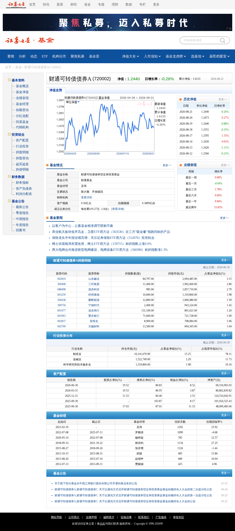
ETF (45, 56)
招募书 (20, 230)
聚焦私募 (77, 56)
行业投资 (22, 146)
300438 (61, 300)
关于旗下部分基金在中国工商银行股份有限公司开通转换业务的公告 (96, 483)
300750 (61, 305)
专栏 (142, 4)
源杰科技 (93, 289)
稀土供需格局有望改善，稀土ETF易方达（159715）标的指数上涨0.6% (102, 244)
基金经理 (22, 104)
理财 (115, 4)
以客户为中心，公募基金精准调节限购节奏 (82, 226)
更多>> (222, 99)
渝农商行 (93, 310)
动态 (33, 56)
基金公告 (59, 473)
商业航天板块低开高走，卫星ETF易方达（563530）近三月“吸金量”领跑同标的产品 (111, 232)
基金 (87, 4)
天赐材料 (93, 326)
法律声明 (91, 517)
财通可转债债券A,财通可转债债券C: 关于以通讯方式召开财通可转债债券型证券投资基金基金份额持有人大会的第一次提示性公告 (133, 495)
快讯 (46, 4)
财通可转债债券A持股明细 (72, 260)
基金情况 (56, 165)
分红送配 (22, 116)
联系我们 (143, 517)
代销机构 (22, 127)
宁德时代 (93, 305)
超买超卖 (22, 164)
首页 (32, 4)
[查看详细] (117, 209)
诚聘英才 (108, 517)
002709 (61, 326)
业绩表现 (22, 98)
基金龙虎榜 (174, 56)
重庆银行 (93, 315)
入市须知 (151, 56)
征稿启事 (126, 517)
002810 (61, 278)
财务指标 (22, 182)
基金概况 (22, 86)
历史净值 (190, 99)
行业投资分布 (63, 335)
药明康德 (93, 294)
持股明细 (22, 152)
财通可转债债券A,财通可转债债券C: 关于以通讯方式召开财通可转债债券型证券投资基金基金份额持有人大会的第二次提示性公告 (133, 489)
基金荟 (94, 56)
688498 (61, 289)
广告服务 (161, 517)
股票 (60, 4)
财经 (73, 4)
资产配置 (22, 140)
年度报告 (22, 225)
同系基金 (22, 122)
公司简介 (73, 517)
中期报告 (22, 219)
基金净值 (22, 92)
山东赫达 (93, 278)
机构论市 (59, 56)
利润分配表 (24, 194)
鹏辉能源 (93, 300)
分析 (22, 56)
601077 (61, 310)
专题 (101, 4)
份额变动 (22, 110)
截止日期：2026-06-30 (216, 267)
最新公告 (22, 207)
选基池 (196, 56)
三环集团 (93, 284)
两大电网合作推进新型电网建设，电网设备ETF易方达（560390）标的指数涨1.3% (110, 249)
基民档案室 (218, 56)
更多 (165, 165)
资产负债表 (24, 188)
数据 (129, 4)
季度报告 (22, 213)
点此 (102, 523)
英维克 (94, 321)
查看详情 (86, 197)
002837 (61, 321)
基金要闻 (56, 218)
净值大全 (129, 56)
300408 (61, 284)
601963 (61, 315)
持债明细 (22, 169)
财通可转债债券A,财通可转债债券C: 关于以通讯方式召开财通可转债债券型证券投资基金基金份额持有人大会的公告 (125, 501)
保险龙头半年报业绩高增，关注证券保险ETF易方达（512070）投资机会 (103, 238)
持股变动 (22, 158)
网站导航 (56, 517)
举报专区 (178, 517)
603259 (61, 294)
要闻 (10, 56)
